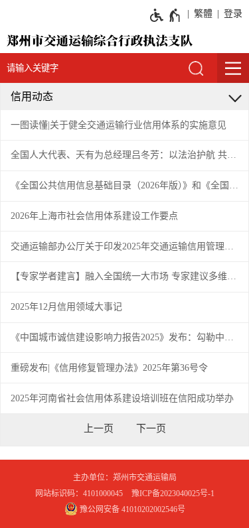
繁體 (203, 14)
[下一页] (151, 428)
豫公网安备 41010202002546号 (131, 509)
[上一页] (99, 428)
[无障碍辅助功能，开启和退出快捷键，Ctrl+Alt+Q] (166, 15)
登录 (233, 14)
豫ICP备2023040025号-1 (172, 493)
